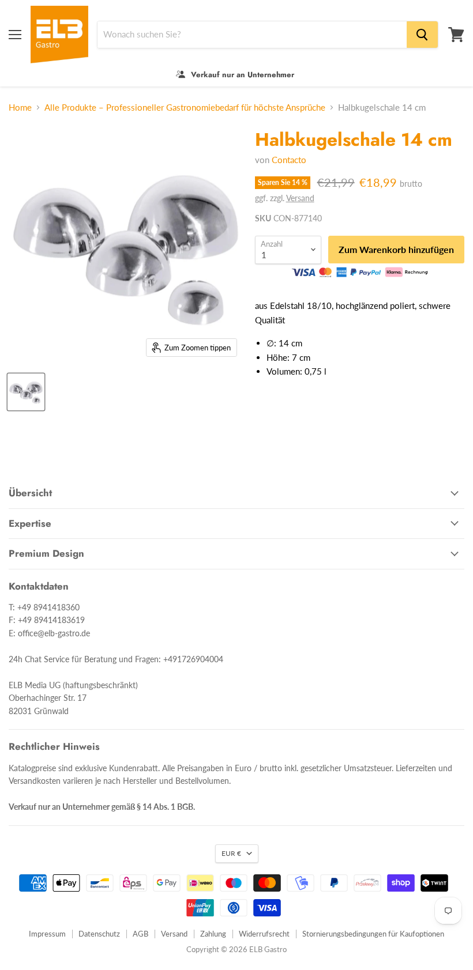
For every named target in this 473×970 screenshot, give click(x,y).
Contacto (289, 159)
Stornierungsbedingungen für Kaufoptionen (373, 933)
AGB (140, 933)
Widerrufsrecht (264, 933)
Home (20, 107)
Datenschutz (99, 933)
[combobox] (252, 34)
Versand (300, 198)
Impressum (47, 933)
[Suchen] (422, 34)
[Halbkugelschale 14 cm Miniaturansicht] (25, 391)
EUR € (231, 853)
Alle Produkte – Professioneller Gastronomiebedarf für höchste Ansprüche (184, 107)
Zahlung (213, 933)
